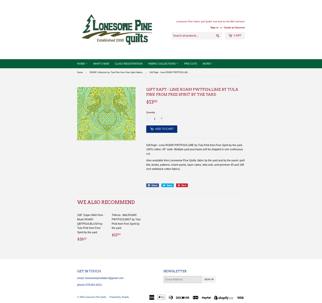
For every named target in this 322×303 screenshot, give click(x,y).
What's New (101, 63)
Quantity (150, 112)
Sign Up (209, 279)
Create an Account (234, 27)
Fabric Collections (162, 63)
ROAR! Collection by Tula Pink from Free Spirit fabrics (116, 72)
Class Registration (129, 63)
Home (81, 63)
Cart (237, 35)
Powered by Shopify (119, 297)
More (206, 63)
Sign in (214, 27)
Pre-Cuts (190, 63)
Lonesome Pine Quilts (95, 297)
